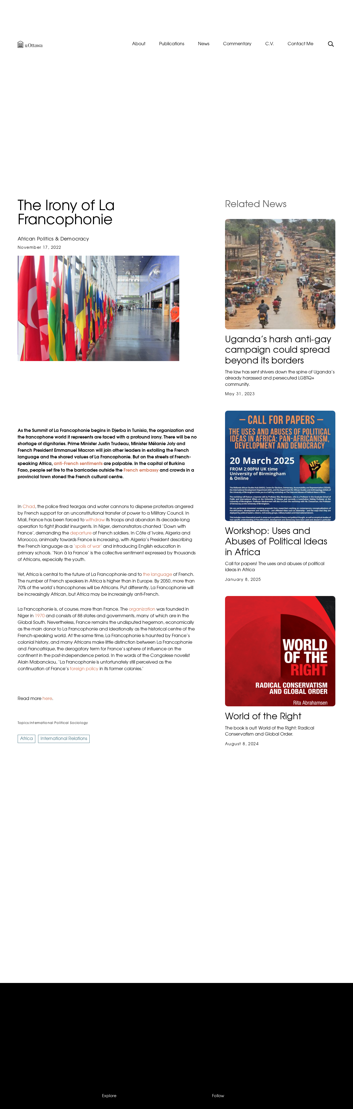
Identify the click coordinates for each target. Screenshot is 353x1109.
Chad (29, 507)
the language (157, 575)
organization (142, 609)
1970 (40, 616)
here (47, 699)
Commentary (237, 44)
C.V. (269, 44)
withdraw (95, 520)
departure (81, 533)
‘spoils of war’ (88, 546)
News (203, 44)
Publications (171, 44)
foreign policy (84, 669)
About (138, 44)
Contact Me (300, 44)
